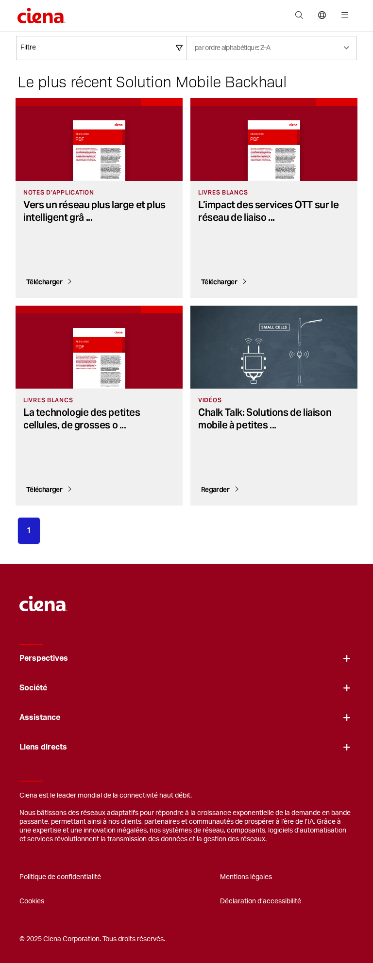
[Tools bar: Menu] (343, 15)
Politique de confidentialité (60, 877)
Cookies (31, 901)
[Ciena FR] (43, 599)
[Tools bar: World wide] (321, 15)
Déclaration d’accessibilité (260, 901)
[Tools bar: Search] (298, 15)
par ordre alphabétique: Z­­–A (233, 48)
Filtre (28, 47)
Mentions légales (246, 877)
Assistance (39, 717)
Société (33, 688)
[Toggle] (347, 658)
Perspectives (43, 658)
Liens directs (43, 747)
